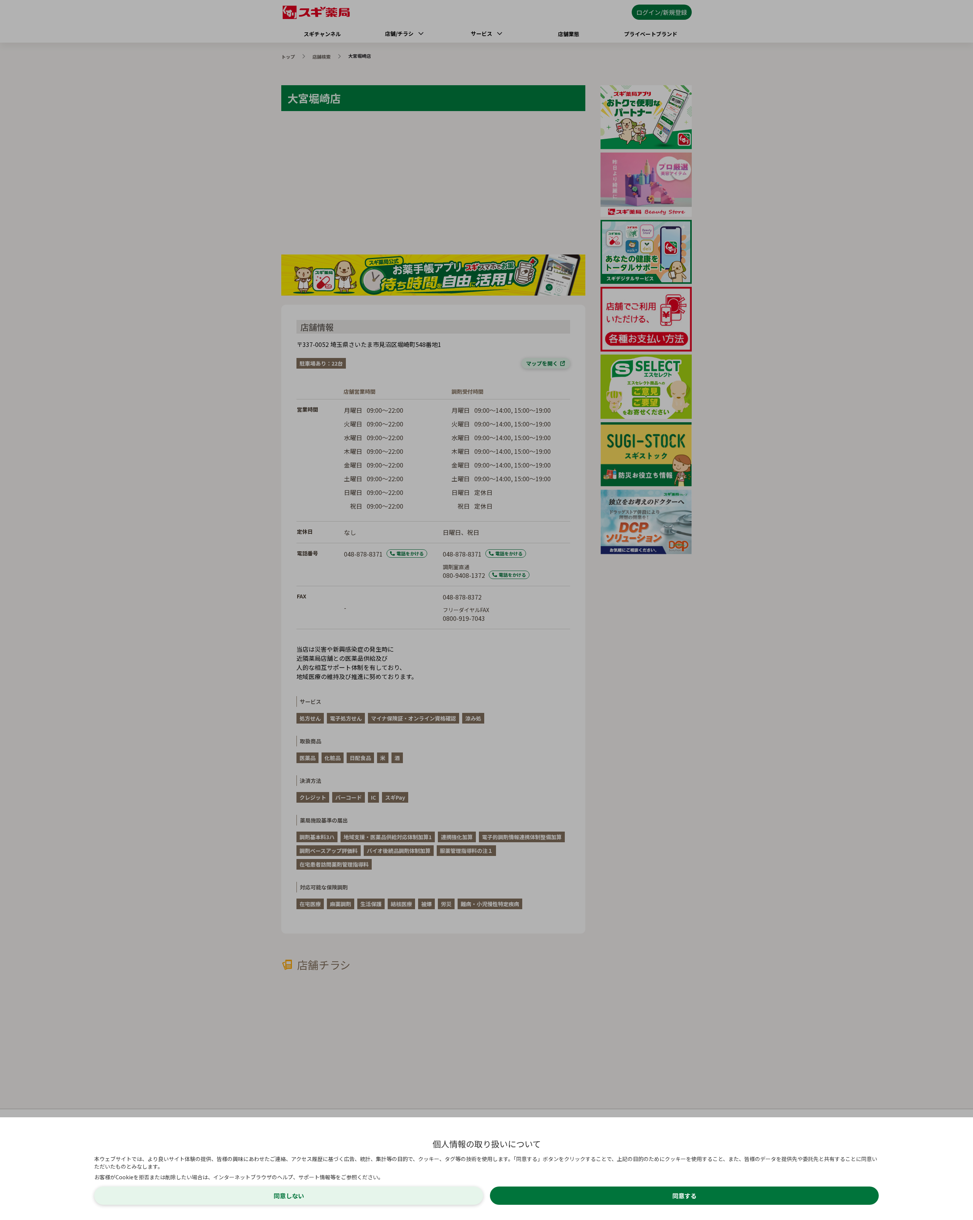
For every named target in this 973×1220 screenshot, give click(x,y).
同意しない (289, 1195)
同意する (684, 1195)
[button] (486, 610)
